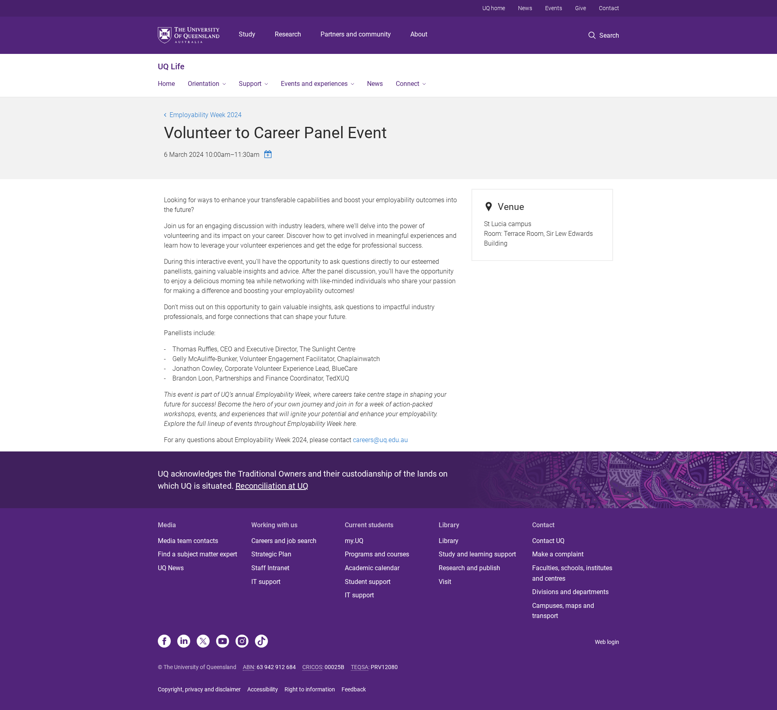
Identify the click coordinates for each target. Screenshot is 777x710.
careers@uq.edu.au (380, 440)
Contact (609, 8)
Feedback (354, 689)
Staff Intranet (270, 568)
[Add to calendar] (269, 154)
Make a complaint (558, 554)
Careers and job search (283, 541)
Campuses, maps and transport (563, 611)
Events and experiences (314, 84)
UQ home (493, 8)
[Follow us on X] (203, 642)
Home (166, 84)
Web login (607, 642)
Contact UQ (548, 541)
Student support (368, 582)
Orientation (203, 84)
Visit (445, 582)
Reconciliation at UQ (272, 486)
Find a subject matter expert (197, 554)
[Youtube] (222, 642)
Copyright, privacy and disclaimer (199, 689)
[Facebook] (164, 642)
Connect (407, 84)
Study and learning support (477, 554)
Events (553, 8)
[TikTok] (261, 642)
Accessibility (262, 689)
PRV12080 (384, 667)
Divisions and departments (570, 592)
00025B (334, 667)
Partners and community (356, 34)
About (418, 34)
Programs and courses (377, 554)
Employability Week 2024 (206, 115)
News (525, 8)
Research (288, 34)
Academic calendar (372, 568)
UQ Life (171, 66)
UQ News (171, 568)
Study (247, 34)
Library (449, 541)
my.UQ (354, 541)
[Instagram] (242, 642)
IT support (265, 582)
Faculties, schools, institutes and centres (572, 573)
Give (580, 8)
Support (250, 84)
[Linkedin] (183, 642)
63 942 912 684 (276, 667)
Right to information (309, 689)
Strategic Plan (271, 554)
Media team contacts (188, 541)
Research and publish (469, 568)
